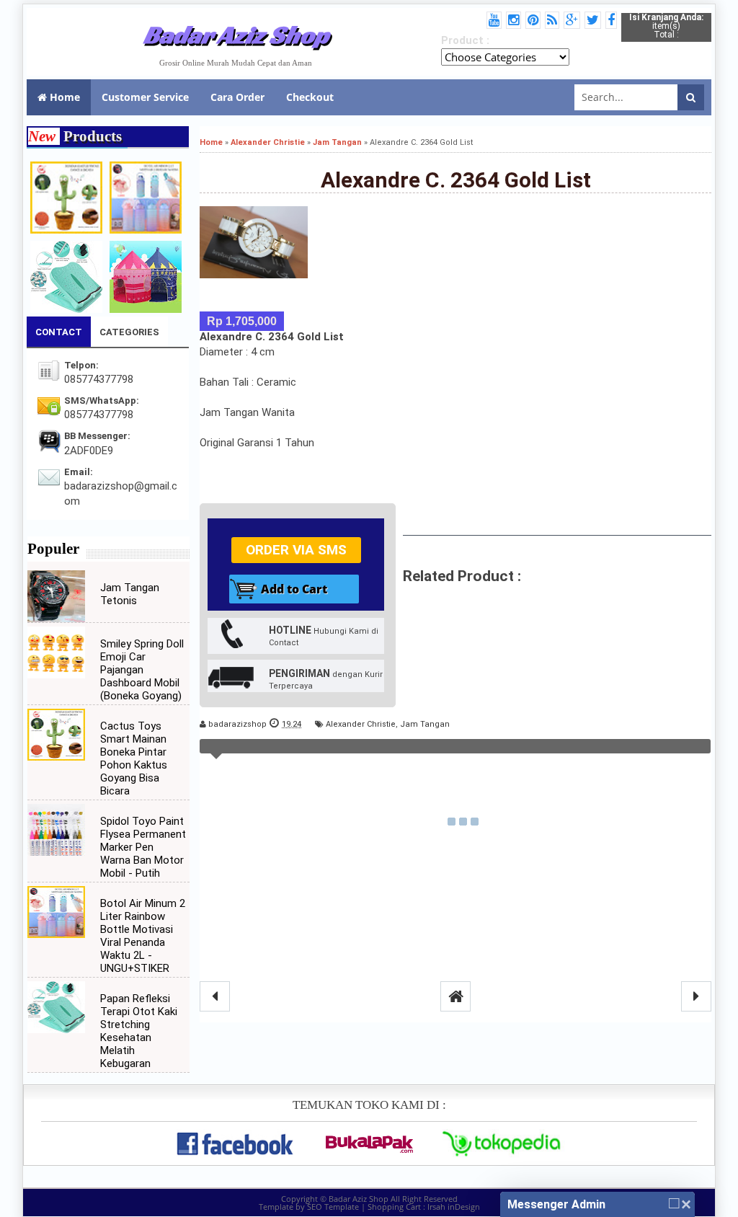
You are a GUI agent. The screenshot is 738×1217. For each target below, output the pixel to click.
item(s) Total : (666, 26)
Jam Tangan (425, 724)
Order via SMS (296, 549)
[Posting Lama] (696, 996)
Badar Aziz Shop (236, 34)
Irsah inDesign (453, 1206)
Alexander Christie (361, 724)
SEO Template (333, 1206)
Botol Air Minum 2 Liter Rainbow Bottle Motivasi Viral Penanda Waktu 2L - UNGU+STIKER (142, 936)
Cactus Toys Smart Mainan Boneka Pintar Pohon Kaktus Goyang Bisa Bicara (133, 758)
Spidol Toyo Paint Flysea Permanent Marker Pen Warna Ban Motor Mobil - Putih (143, 847)
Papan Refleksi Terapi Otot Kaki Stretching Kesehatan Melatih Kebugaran (138, 1031)
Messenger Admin (556, 1204)
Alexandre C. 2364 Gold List (456, 179)
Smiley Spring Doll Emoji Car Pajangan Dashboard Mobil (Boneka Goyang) (142, 669)
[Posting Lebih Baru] (215, 996)
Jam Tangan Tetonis (129, 594)
